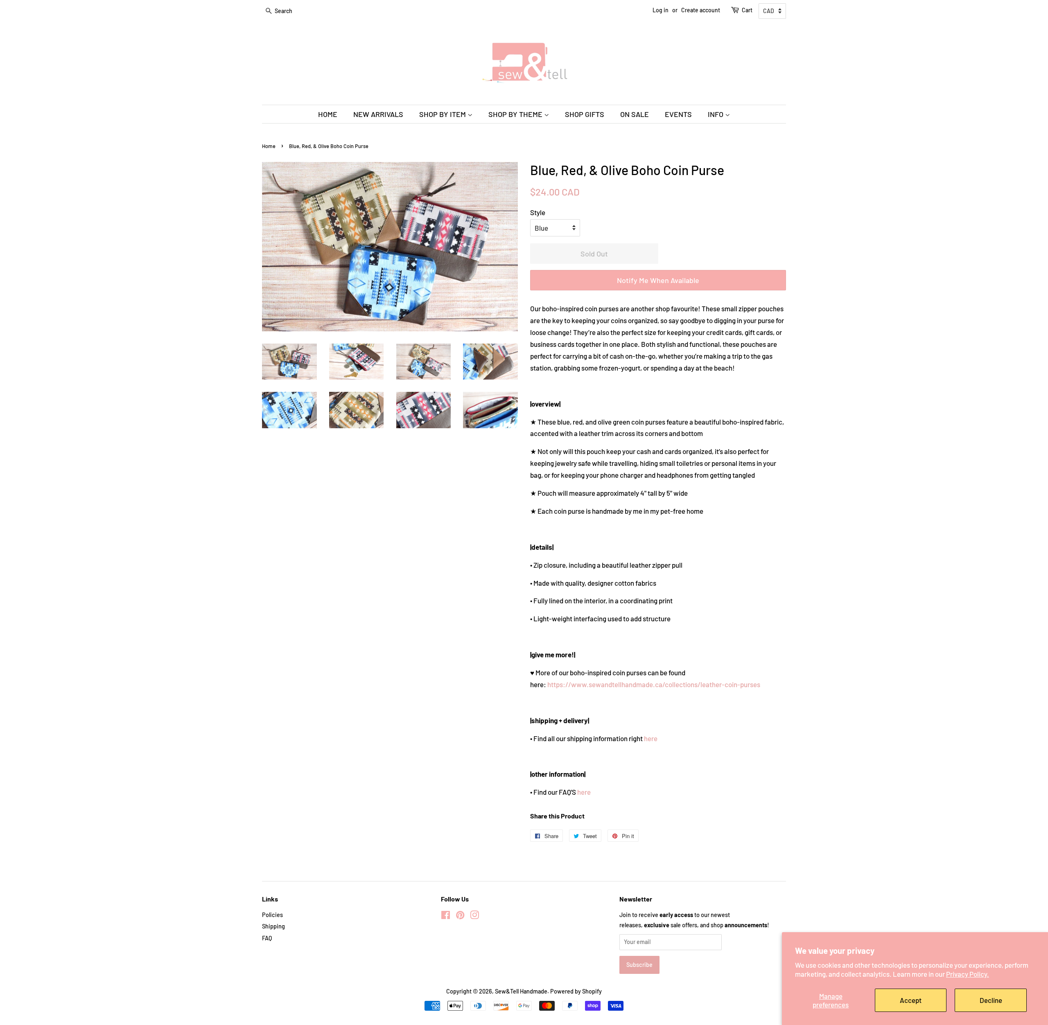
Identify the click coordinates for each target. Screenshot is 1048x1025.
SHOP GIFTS (584, 114)
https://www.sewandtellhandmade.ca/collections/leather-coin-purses (653, 684)
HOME (327, 114)
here (650, 738)
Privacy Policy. (967, 974)
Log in (661, 10)
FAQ (267, 938)
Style (537, 212)
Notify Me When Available (658, 280)
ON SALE (634, 114)
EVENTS (678, 114)
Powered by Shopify (576, 991)
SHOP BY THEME (516, 114)
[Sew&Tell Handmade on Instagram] (474, 916)
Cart (747, 10)
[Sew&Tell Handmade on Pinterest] (460, 916)
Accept (911, 1000)
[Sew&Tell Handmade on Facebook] (445, 916)
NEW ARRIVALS (378, 114)
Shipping (273, 926)
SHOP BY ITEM (443, 114)
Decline (991, 1000)
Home (269, 146)
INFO (716, 114)
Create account (700, 10)
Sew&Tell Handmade (521, 991)
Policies (272, 914)
